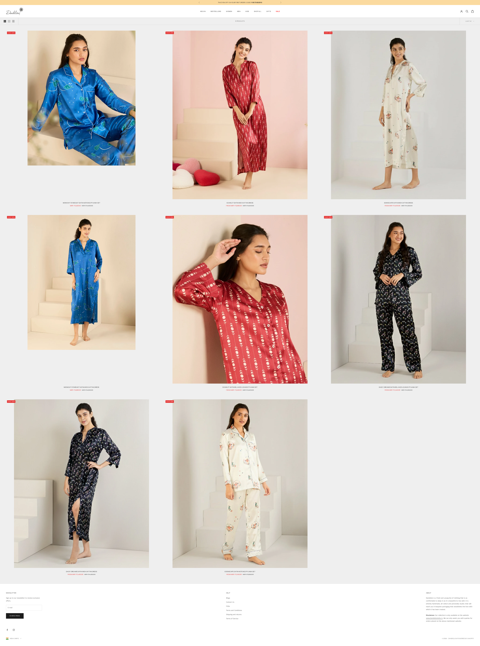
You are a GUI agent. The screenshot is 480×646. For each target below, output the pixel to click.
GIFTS (268, 11)
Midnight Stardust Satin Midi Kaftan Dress (81, 387)
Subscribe (15, 616)
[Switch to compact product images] (13, 21)
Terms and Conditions (234, 610)
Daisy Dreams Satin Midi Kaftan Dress (81, 571)
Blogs (228, 598)
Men (238, 11)
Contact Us (230, 602)
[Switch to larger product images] (5, 21)
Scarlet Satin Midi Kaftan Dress (240, 203)
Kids (247, 11)
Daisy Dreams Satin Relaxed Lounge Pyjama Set (398, 387)
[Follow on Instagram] (13, 630)
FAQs (228, 606)
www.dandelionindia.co (434, 618)
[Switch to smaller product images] (9, 21)
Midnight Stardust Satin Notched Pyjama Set (81, 203)
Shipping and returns (234, 614)
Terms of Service (232, 618)
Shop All (257, 11)
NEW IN (203, 11)
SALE (278, 11)
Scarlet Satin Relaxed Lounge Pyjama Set (240, 387)
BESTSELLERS (216, 11)
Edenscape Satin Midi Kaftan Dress (398, 203)
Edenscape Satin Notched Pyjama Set (240, 571)
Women (229, 11)
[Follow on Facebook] (7, 630)
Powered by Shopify (465, 638)
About (428, 593)
